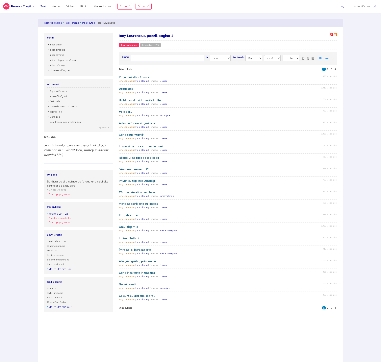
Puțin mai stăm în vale (134, 77)
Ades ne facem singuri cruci (137, 123)
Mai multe (100, 6)
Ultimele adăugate (59, 70)
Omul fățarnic (128, 227)
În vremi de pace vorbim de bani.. (141, 146)
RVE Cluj (52, 288)
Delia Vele (55, 101)
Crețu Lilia (55, 116)
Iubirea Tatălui (129, 238)
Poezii (75, 22)
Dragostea (126, 88)
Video (70, 6)
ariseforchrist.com (56, 241)
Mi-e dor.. (125, 111)
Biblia (84, 6)
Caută (125, 56)
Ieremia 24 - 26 (58, 213)
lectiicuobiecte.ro (55, 254)
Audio (56, 6)
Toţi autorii (102, 128)
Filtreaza (325, 58)
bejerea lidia (56, 111)
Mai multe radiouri (60, 307)
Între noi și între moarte (135, 250)
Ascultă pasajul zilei (60, 217)
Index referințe (57, 65)
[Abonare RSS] (335, 34)
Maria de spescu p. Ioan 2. (64, 106)
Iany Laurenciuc (127, 81)
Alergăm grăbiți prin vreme (137, 261)
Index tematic (57, 54)
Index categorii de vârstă (63, 60)
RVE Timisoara (55, 292)
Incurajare (165, 115)
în (207, 57)
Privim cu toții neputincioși (137, 180)
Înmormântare (167, 196)
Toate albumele (129, 44)
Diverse (163, 81)
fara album (142, 81)
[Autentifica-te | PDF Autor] (331, 34)
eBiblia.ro (52, 250)
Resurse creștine (53, 22)
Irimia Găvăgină (58, 96)
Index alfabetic (57, 49)
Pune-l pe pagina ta (59, 194)
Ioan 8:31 (50, 137)
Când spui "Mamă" (131, 134)
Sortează (238, 57)
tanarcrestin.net (55, 264)
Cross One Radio (56, 302)
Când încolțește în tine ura (137, 273)
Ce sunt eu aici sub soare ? (137, 296)
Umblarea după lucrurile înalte (140, 100)
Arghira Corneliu (58, 90)
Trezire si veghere (168, 230)
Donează (143, 6)
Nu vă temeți (127, 284)
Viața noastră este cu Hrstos (138, 203)
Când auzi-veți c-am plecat (137, 192)
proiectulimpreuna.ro (58, 259)
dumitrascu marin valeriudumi (66, 121)
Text (43, 6)
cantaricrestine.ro (56, 245)
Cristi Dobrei (57, 190)
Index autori (88, 22)
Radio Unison (54, 297)
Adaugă (125, 6)
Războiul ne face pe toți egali (139, 157)
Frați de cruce (128, 215)
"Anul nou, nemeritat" (133, 169)
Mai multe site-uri (60, 269)
